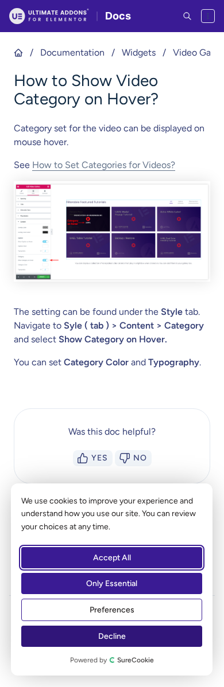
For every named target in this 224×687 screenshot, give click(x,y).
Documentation (72, 52)
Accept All (112, 558)
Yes (99, 458)
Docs (118, 16)
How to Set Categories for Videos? (103, 164)
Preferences (112, 610)
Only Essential (111, 583)
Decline (112, 636)
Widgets (139, 52)
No (140, 458)
